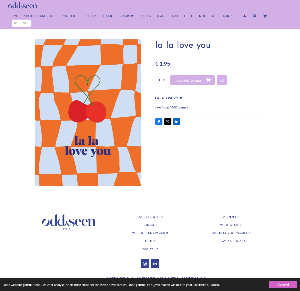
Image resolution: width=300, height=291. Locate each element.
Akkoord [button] (283, 284)
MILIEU (150, 240)
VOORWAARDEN (231, 233)
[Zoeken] (254, 16)
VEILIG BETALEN (231, 225)
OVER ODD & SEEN (150, 217)
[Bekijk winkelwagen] (264, 16)
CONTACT (150, 225)
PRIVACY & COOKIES (231, 240)
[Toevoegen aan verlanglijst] (222, 80)
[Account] (244, 16)
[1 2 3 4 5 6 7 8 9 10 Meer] (161, 80)
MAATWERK (150, 248)
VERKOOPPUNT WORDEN (150, 233)
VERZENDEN (231, 217)
